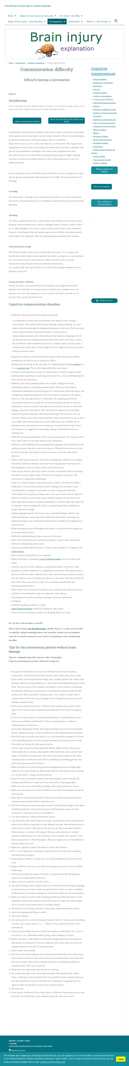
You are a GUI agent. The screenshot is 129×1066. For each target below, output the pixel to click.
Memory (96, 133)
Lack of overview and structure (104, 123)
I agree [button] (121, 1059)
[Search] (116, 21)
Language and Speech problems (104, 126)
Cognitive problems (100, 93)
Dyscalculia (97, 116)
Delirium (96, 106)
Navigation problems (100, 136)
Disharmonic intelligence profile (104, 110)
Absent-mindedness (100, 79)
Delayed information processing (104, 103)
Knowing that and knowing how (104, 120)
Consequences (20, 63)
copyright (13, 1043)
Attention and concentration (103, 83)
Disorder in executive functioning (105, 113)
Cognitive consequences (35, 63)
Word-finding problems (22, 609)
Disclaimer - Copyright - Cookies (19, 1040)
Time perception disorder (102, 160)
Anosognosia (97, 86)
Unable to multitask (100, 163)
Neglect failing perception (102, 140)
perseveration (17, 551)
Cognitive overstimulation (102, 96)
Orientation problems (100, 143)
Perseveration (98, 147)
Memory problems (99, 130)
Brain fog (96, 89)
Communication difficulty (56, 63)
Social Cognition (99, 156)
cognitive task (23, 368)
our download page (37, 628)
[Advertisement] (55, 1018)
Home (11, 63)
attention (76, 364)
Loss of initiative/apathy (50, 559)
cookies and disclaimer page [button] (52, 1062)
